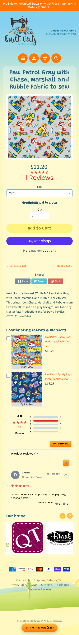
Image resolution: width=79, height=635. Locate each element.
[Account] (34, 58)
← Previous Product (16, 266)
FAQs (34, 585)
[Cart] (45, 58)
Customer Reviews (39, 589)
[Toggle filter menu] (66, 463)
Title (39, 187)
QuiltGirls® (38, 621)
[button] (57, 504)
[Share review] (65, 474)
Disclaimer (62, 585)
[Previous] (62, 516)
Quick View (27, 367)
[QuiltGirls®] (21, 32)
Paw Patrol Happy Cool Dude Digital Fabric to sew (58, 341)
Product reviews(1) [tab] (24, 454)
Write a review (60, 443)
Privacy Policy (18, 585)
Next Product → (65, 266)
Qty (39, 210)
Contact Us (23, 580)
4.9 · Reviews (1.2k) (42, 627)
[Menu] (23, 58)
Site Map (46, 585)
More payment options (39, 251)
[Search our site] (56, 58)
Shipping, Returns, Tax (48, 580)
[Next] (70, 516)
